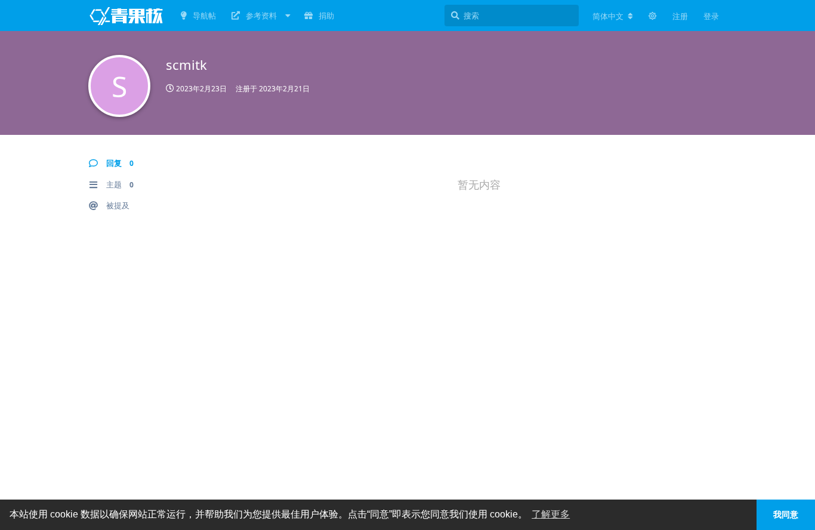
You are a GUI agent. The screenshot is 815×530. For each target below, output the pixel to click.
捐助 (326, 15)
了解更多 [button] (551, 514)
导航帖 (204, 15)
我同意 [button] (785, 514)
